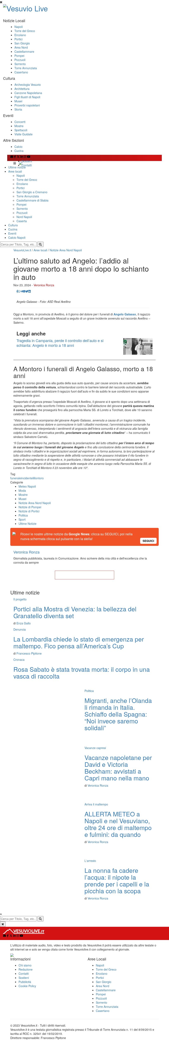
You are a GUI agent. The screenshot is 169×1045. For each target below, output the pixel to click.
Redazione (26, 969)
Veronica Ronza (44, 285)
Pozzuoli (19, 60)
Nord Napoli (24, 217)
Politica (23, 515)
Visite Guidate (23, 134)
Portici (18, 39)
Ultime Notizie (27, 523)
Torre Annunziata (25, 68)
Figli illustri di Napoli (27, 97)
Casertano (21, 72)
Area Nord (21, 47)
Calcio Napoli (16, 237)
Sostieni (27, 161)
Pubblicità (25, 982)
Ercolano (20, 35)
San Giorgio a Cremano (31, 192)
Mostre (18, 126)
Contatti (27, 165)
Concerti (19, 122)
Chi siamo (25, 965)
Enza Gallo (23, 623)
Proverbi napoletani (27, 105)
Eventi (12, 233)
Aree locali (15, 171)
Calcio (18, 146)
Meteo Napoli (27, 486)
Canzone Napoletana (28, 93)
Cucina (18, 151)
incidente (27, 478)
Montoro (38, 478)
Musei (18, 101)
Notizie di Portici (29, 511)
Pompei (19, 56)
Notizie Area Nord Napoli (66, 250)
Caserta (21, 221)
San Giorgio (22, 43)
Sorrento (20, 64)
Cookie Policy (27, 986)
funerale (15, 478)
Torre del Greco (24, 31)
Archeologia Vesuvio (27, 84)
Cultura (13, 225)
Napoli (18, 27)
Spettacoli (20, 130)
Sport (22, 519)
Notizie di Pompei (30, 507)
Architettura (21, 89)
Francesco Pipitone (29, 653)
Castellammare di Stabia (32, 200)
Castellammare (24, 51)
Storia (18, 109)
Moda (22, 490)
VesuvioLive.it (22, 250)
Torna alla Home (84, 575)
